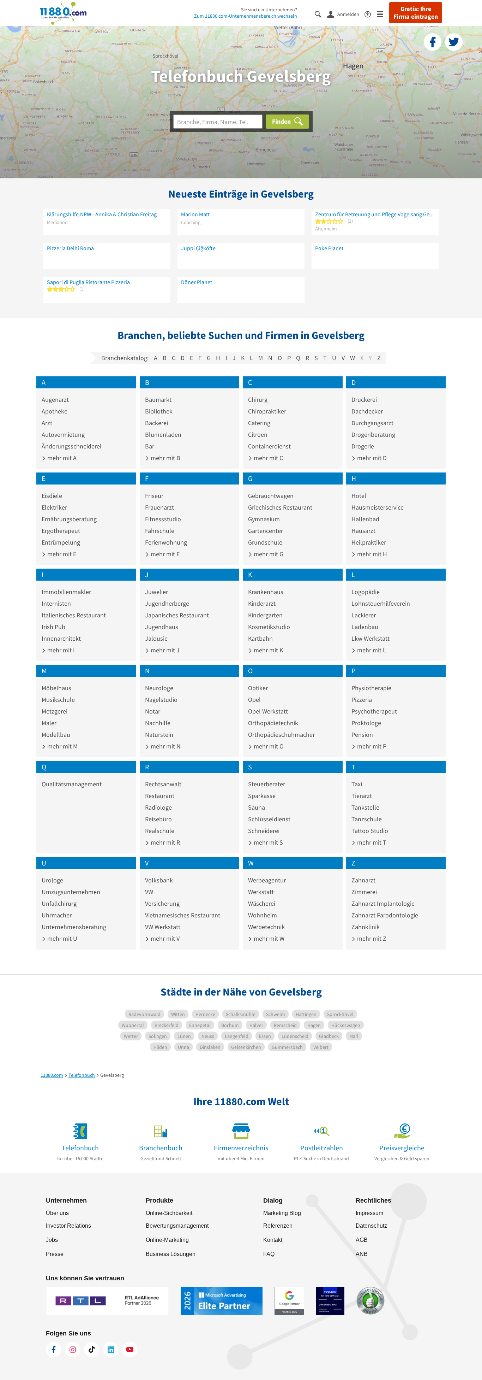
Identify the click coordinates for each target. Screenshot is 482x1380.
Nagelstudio (161, 699)
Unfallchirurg (59, 903)
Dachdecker (367, 411)
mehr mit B (164, 458)
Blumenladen (163, 434)
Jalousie (156, 638)
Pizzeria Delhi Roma (70, 248)
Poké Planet (329, 248)
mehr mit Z (371, 938)
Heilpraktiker (368, 542)
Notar (152, 711)
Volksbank (159, 880)
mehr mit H (371, 554)
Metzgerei (54, 711)
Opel (254, 699)
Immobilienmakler (66, 592)
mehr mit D (371, 458)
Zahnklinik (365, 927)
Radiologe (158, 807)
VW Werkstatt (162, 927)
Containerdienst (269, 446)
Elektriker (54, 507)
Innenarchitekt (61, 638)
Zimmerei (364, 892)
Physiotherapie (371, 688)
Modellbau (56, 734)
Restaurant (159, 796)
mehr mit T (371, 842)
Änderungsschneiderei (71, 446)
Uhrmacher (57, 915)
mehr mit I (60, 650)
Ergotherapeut (61, 531)
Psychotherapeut (374, 711)
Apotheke (54, 411)
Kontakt (272, 1240)
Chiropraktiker (267, 411)
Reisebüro (158, 819)
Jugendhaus (161, 627)
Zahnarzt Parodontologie (384, 915)
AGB (362, 1240)
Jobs (52, 1240)
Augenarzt (55, 399)
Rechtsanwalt (163, 784)
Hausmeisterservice (377, 507)
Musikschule (58, 699)
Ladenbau (364, 627)
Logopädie (365, 592)
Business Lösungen (170, 1254)
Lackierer (363, 615)
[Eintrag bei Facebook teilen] (432, 42)
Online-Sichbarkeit (169, 1213)
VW (149, 892)
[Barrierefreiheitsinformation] (370, 13)
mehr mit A (61, 458)
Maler (49, 723)
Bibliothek (159, 411)
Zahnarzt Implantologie (383, 903)
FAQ (269, 1254)
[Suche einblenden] (321, 13)
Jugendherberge (167, 603)
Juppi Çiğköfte (198, 248)
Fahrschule (159, 531)
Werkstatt (261, 892)
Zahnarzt (363, 880)
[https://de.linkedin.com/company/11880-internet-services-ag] (111, 1349)
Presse (55, 1254)
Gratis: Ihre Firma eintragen (415, 13)
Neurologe (159, 688)
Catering (259, 423)
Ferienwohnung (166, 542)
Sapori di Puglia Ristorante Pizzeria (88, 282)
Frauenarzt (159, 507)
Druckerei (364, 399)
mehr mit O (268, 746)
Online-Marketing (167, 1240)
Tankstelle (365, 807)
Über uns (57, 1213)
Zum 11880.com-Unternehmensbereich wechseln (245, 16)
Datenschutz (371, 1226)
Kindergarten (265, 615)
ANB (362, 1254)
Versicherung (162, 903)
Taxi (356, 784)
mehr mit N (165, 746)
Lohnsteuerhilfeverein (380, 603)
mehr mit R (164, 842)
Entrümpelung (61, 542)
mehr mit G (267, 554)
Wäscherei (261, 903)
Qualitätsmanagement (72, 784)
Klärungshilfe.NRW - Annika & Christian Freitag (102, 214)
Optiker (258, 688)
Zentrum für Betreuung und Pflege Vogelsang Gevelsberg (375, 214)
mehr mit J (164, 650)
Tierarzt (361, 796)
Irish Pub (53, 627)
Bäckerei (156, 423)
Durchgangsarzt (372, 423)
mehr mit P (371, 746)
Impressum (369, 1213)
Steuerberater (266, 784)
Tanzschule (366, 819)
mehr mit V (164, 938)
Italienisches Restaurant (74, 615)
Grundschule (265, 542)
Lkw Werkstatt (370, 638)
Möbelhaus (56, 688)
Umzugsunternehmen (71, 892)
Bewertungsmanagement (177, 1226)
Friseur (154, 496)
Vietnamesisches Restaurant (182, 915)
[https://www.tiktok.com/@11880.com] (92, 1349)
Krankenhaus (265, 592)
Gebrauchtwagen (271, 496)
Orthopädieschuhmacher (281, 734)
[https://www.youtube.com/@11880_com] (130, 1349)
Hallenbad (365, 519)
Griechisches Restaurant (280, 507)
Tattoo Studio (369, 831)
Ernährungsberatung (69, 519)
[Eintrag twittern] (454, 42)
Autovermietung (63, 434)
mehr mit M (62, 746)
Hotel (358, 496)
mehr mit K (267, 650)
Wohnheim (262, 915)
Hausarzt (363, 531)
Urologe (52, 880)
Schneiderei (263, 831)
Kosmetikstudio (269, 627)
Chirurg (257, 399)
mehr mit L (371, 650)
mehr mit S (267, 842)
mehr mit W (268, 938)
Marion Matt (195, 214)
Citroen (257, 434)
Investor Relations (68, 1226)
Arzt (47, 423)
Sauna (256, 807)
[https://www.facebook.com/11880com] (53, 1349)
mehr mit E (61, 554)
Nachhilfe (157, 723)
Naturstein (159, 734)
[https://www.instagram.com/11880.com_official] (72, 1349)
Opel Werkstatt (268, 711)
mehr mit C (267, 458)
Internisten (56, 603)
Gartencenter (265, 531)
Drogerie (362, 446)
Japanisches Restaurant (177, 615)
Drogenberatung (373, 434)
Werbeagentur (267, 880)
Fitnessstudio (163, 519)
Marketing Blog (282, 1213)
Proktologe (366, 723)
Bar (149, 446)
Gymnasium (264, 519)
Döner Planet (196, 282)
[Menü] (383, 13)
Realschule (159, 831)
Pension (362, 734)
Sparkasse (262, 796)
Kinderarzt (262, 603)
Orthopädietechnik (273, 723)
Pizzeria (361, 699)
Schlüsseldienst (269, 819)
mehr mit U (61, 938)
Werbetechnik (266, 927)
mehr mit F (164, 554)
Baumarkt (158, 399)
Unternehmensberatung (74, 927)
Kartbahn (260, 638)
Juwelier (156, 592)
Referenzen (278, 1226)
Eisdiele (52, 496)
